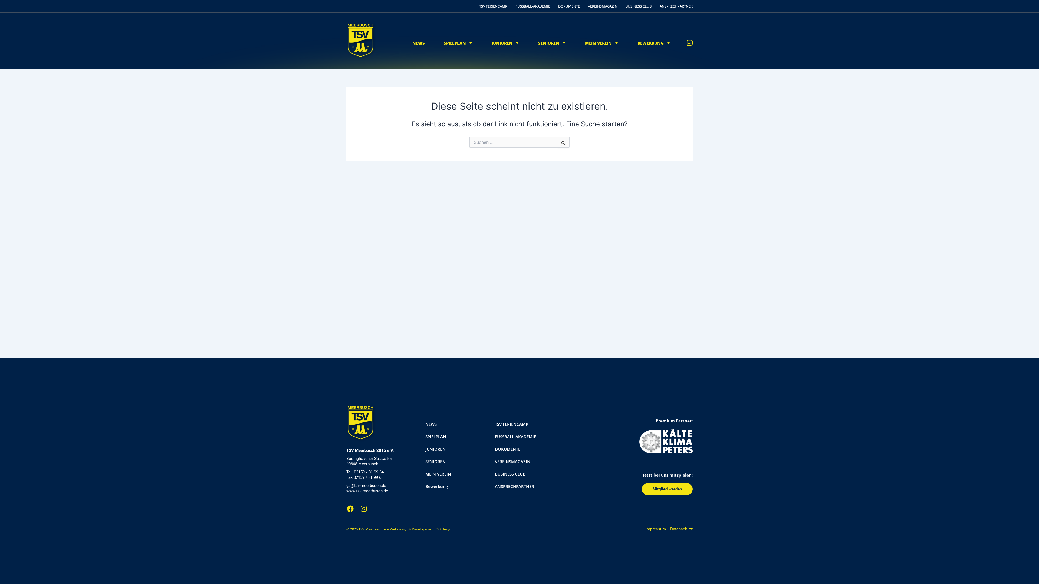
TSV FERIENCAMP (493, 6)
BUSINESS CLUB (639, 6)
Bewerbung (650, 43)
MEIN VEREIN (598, 43)
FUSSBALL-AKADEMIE (532, 6)
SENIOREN (548, 43)
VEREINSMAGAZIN (602, 6)
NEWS (418, 43)
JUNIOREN (502, 43)
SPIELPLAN (455, 43)
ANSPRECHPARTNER (676, 6)
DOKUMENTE (569, 6)
